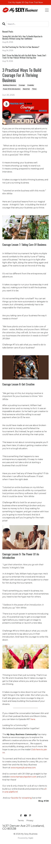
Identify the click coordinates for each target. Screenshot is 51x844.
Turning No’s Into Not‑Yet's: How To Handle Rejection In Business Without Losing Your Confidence (22, 37)
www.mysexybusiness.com (23, 767)
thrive (34, 89)
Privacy (29, 820)
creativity (30, 85)
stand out (26, 89)
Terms (21, 820)
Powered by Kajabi (25, 838)
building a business (9, 85)
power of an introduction (11, 89)
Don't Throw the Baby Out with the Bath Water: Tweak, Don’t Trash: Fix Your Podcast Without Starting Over (24, 56)
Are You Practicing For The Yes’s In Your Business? (20, 47)
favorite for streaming (21, 798)
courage (22, 85)
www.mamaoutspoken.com (23, 777)
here (33, 719)
